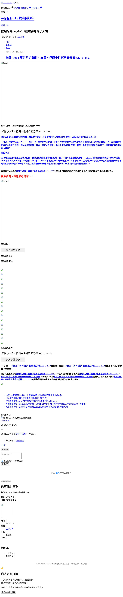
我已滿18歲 (6, 592)
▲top (3, 445)
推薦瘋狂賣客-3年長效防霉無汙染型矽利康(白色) (26, 398)
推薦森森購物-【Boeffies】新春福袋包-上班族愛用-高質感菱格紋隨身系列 (37, 407)
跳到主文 (5, 25)
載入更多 (5, 449)
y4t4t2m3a (5, 420)
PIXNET (43, 564)
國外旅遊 (20, 441)
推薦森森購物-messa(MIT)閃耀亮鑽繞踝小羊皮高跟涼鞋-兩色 (31, 401)
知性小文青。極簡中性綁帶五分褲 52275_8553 (35, 374)
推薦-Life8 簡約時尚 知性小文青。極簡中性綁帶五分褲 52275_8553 (48, 57)
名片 (8, 48)
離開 (13, 592)
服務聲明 (84, 564)
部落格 (9, 45)
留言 (24, 434)
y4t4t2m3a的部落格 (17, 18)
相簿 (8, 42)
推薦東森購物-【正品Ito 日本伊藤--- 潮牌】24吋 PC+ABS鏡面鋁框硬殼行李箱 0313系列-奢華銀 (45, 404)
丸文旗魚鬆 (79, 142)
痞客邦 (19, 434)
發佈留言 (5, 464)
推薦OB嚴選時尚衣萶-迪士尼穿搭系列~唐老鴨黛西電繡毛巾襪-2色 (34, 395)
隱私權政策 (75, 564)
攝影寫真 (21, 37)
